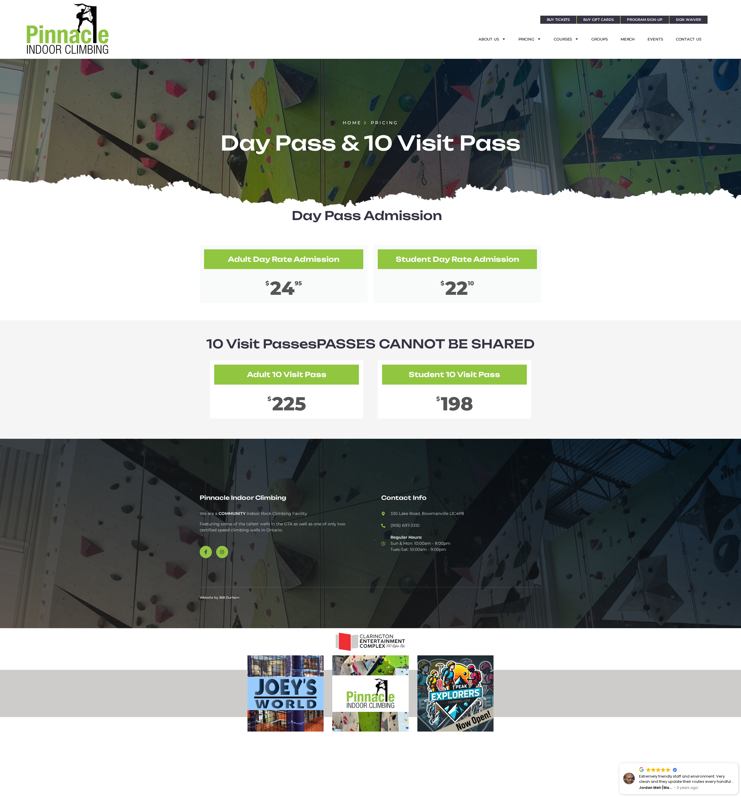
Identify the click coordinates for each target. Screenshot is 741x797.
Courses (563, 39)
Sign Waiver (688, 19)
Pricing (526, 39)
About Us (488, 39)
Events (655, 39)
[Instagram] (222, 552)
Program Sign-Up (644, 19)
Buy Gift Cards (598, 19)
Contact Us (688, 39)
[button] (738, 763)
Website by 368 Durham (219, 597)
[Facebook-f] (206, 552)
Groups (599, 39)
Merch (628, 39)
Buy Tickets (558, 19)
